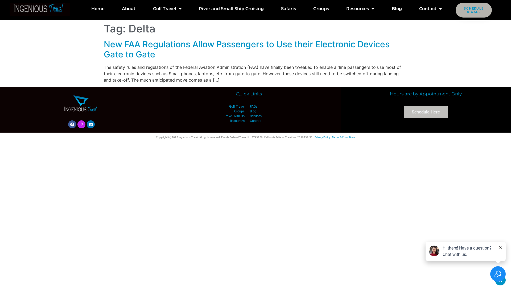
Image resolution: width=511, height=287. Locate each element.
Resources (357, 8)
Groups (321, 8)
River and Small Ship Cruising (231, 8)
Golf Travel (164, 8)
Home (98, 8)
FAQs (253, 106)
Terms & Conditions (343, 137)
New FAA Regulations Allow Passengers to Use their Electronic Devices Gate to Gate (247, 49)
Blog (397, 8)
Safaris (288, 8)
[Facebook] (72, 124)
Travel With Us (234, 116)
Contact (427, 8)
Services (256, 116)
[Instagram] (81, 124)
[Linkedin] (91, 124)
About (128, 8)
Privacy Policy (322, 137)
